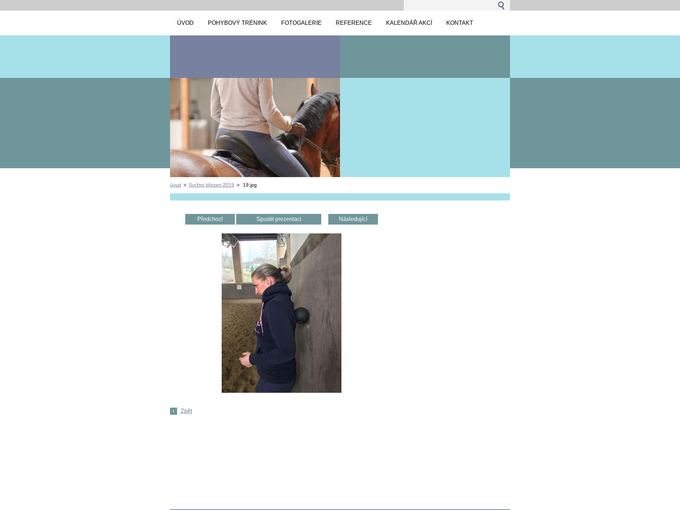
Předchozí (210, 219)
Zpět (186, 411)
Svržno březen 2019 (211, 185)
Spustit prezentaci (278, 219)
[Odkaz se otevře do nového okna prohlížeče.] (281, 391)
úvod (175, 185)
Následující (353, 219)
